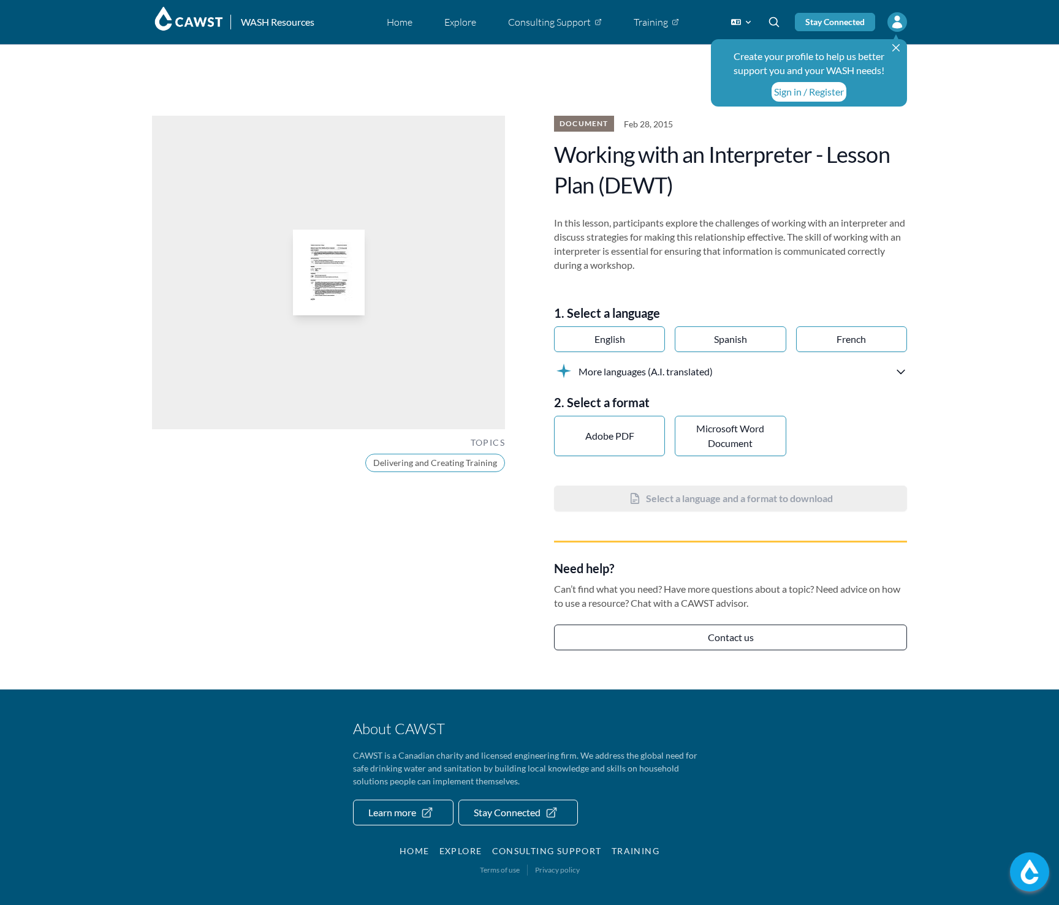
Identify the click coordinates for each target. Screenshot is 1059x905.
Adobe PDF (609, 435)
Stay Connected (835, 22)
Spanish (730, 339)
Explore (460, 851)
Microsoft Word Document (730, 435)
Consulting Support (547, 851)
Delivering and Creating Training (435, 462)
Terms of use (500, 869)
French (851, 339)
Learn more (392, 812)
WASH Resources (277, 22)
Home (415, 851)
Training (635, 851)
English (609, 339)
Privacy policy (557, 869)
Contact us (731, 637)
